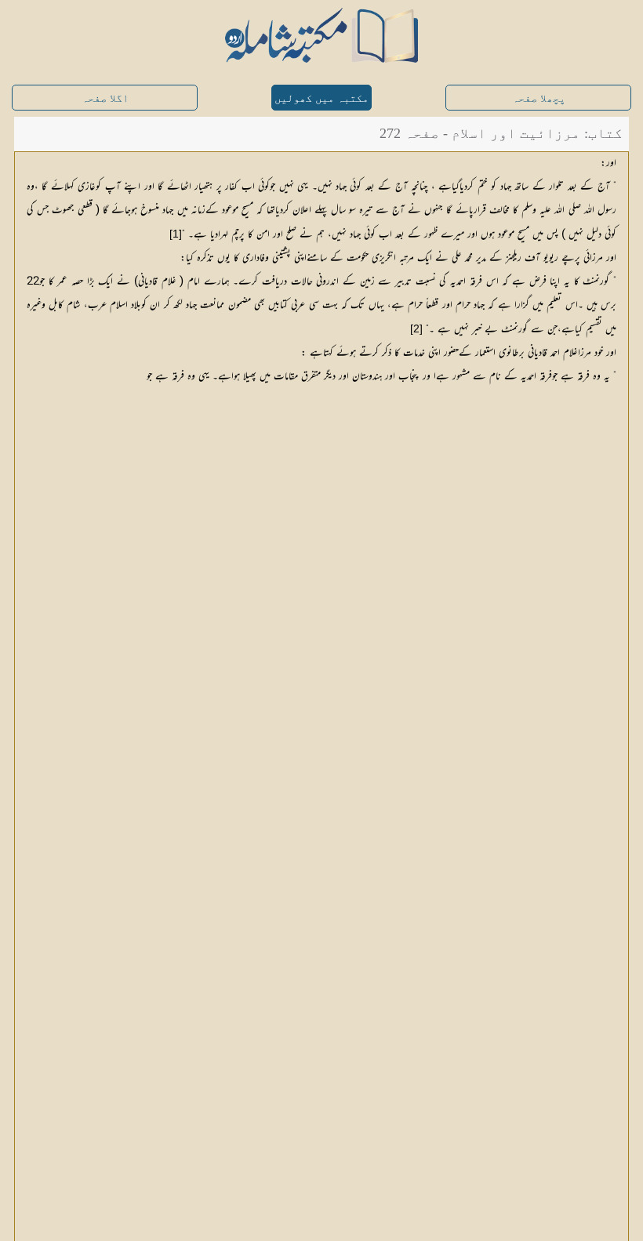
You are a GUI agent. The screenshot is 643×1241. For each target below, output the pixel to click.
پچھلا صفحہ (538, 98)
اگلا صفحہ (105, 98)
